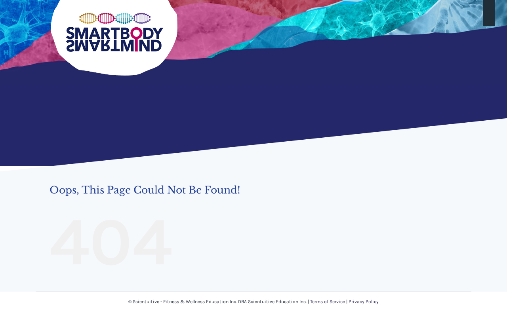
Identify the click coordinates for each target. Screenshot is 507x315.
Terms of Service (327, 301)
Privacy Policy (364, 301)
